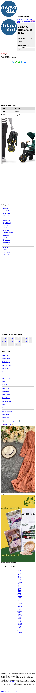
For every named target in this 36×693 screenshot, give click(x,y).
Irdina (19, 618)
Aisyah (20, 581)
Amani (20, 612)
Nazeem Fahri (6, 388)
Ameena (19, 611)
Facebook (3, 691)
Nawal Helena (6, 398)
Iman (19, 570)
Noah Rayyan (6, 407)
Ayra (19, 620)
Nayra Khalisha (6, 401)
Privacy (15, 690)
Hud (20, 629)
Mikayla (19, 599)
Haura (19, 597)
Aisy (19, 573)
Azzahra (19, 608)
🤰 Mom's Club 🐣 (7, 424)
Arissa (19, 609)
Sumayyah (20, 630)
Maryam (19, 606)
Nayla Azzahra (6, 371)
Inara (19, 587)
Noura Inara (5, 417)
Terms (20, 690)
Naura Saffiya (6, 358)
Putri (19, 614)
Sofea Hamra (6, 252)
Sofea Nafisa (6, 225)
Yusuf (19, 574)
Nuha (19, 588)
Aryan (19, 579)
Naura (19, 593)
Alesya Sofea (6, 215)
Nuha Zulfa (5, 404)
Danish (20, 623)
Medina (20, 596)
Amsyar (20, 632)
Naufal (20, 621)
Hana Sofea (6, 235)
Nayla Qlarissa (6, 378)
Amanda (19, 582)
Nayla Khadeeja (7, 223)
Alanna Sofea (6, 242)
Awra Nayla (6, 230)
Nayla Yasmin (6, 247)
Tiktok (15, 691)
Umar (19, 585)
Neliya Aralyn (6, 362)
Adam (19, 584)
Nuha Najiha (5, 381)
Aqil (20, 617)
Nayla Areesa (6, 240)
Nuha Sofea (5, 414)
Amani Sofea (6, 245)
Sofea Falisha (6, 237)
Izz (20, 627)
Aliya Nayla (6, 210)
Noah (19, 590)
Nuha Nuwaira (6, 394)
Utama (19, 19)
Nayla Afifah (6, 213)
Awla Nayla (6, 249)
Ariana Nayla (6, 218)
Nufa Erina (5, 368)
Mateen (20, 602)
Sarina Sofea (6, 254)
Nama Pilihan (27, 21)
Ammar (20, 603)
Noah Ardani (5, 375)
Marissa (20, 624)
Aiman (20, 605)
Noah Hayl (5, 355)
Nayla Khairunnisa (8, 232)
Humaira (19, 594)
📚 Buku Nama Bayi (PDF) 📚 (11, 421)
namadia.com (8, 690)
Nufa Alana (5, 385)
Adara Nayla (6, 208)
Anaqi (19, 626)
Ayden (19, 600)
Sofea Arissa (6, 227)
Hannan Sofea (6, 220)
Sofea (19, 571)
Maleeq (20, 615)
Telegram (10, 691)
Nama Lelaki (24, 19)
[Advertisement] (18, 83)
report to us (11, 681)
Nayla (19, 578)
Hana (19, 576)
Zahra (19, 591)
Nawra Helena (6, 391)
